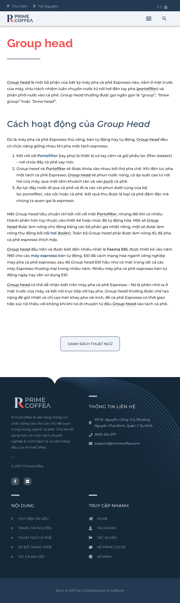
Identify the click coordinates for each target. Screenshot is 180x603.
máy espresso (44, 255)
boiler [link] (64, 233)
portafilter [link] (147, 89)
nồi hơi (50, 233)
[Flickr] (27, 481)
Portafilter (47, 156)
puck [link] (108, 181)
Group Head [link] (124, 304)
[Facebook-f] (15, 481)
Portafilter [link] (56, 168)
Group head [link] (18, 82)
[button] (148, 18)
